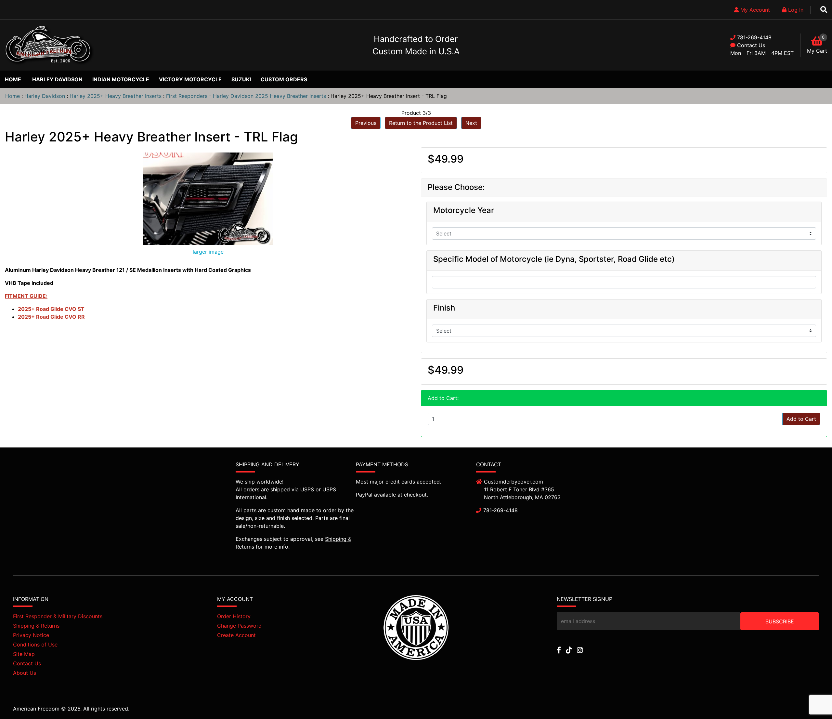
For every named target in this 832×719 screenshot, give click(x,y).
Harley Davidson (57, 79)
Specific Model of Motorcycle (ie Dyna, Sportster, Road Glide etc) (554, 259)
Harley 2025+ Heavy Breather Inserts (116, 96)
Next (471, 123)
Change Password (239, 625)
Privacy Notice (31, 635)
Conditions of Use (35, 644)
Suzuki (241, 79)
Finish (444, 308)
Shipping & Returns (36, 625)
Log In (794, 10)
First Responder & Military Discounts (57, 616)
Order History (234, 616)
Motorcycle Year (463, 210)
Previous (365, 123)
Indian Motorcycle (120, 79)
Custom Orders (284, 79)
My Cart (817, 50)
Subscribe (779, 621)
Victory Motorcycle (190, 79)
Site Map (24, 654)
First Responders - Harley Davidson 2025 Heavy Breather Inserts (246, 96)
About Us (24, 673)
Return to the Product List (421, 123)
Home (13, 79)
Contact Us (751, 45)
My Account (754, 10)
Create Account (236, 635)
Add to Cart (801, 419)
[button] (812, 700)
